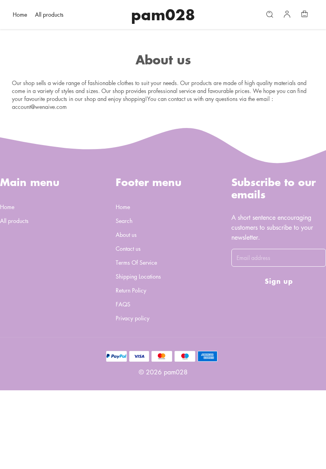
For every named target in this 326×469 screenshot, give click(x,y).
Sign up (279, 281)
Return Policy (131, 290)
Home (20, 14)
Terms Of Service (136, 262)
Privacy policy (132, 318)
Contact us (128, 248)
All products (49, 14)
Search (124, 221)
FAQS (123, 304)
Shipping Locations (138, 276)
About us (126, 234)
